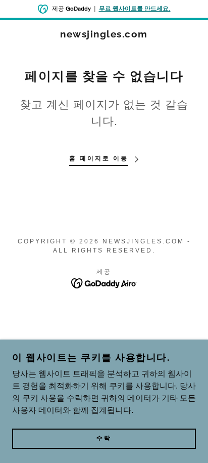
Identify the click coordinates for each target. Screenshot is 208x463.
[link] (104, 34)
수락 (104, 438)
